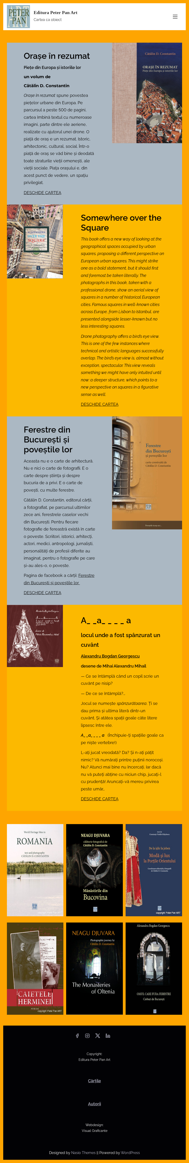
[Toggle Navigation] (175, 16)
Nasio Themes (84, 1153)
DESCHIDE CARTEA (42, 192)
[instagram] (87, 1037)
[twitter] (97, 1037)
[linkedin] (108, 1037)
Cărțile (94, 1080)
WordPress (130, 1153)
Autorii (94, 1103)
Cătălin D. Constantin (46, 85)
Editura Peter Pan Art (55, 12)
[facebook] (77, 1037)
